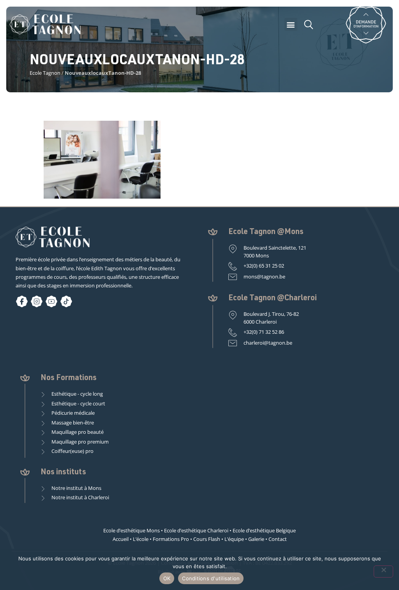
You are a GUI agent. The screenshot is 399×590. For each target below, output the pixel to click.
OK (167, 578)
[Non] (383, 571)
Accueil (121, 538)
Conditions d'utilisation (211, 578)
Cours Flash (206, 538)
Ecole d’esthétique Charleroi (196, 530)
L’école (140, 538)
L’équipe (234, 538)
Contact (277, 538)
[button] (290, 24)
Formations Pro (171, 538)
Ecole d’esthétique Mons (131, 530)
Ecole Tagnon (45, 72)
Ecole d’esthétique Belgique (264, 530)
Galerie (256, 538)
